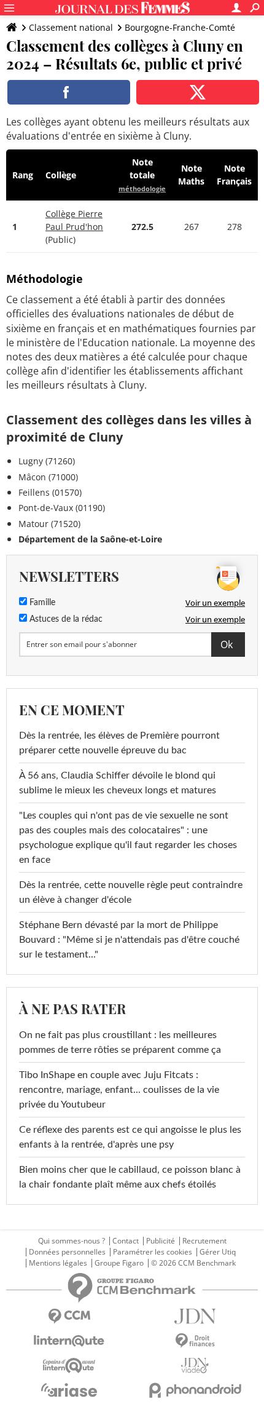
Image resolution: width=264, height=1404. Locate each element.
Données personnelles (67, 1252)
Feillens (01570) (50, 492)
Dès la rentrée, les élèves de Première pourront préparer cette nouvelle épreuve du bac (119, 743)
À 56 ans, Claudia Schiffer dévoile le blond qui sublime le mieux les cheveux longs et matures (117, 783)
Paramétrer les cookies (152, 1252)
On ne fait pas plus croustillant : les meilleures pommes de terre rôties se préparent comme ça (120, 1042)
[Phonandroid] (195, 1390)
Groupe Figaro (119, 1263)
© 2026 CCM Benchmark (193, 1263)
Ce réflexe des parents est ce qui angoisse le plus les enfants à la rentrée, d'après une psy (130, 1137)
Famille (41, 602)
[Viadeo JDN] (195, 1365)
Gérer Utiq (218, 1252)
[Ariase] (69, 1390)
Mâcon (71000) (48, 477)
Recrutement (204, 1241)
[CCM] (69, 1316)
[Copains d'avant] (69, 1365)
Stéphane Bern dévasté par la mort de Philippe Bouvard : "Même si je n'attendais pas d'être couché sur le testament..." (129, 939)
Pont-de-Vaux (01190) (61, 508)
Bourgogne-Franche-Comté (180, 27)
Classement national (71, 27)
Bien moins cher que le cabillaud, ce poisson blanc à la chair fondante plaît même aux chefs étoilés (130, 1177)
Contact (125, 1241)
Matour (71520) (49, 523)
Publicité (160, 1241)
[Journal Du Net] (195, 1316)
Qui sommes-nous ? (71, 1241)
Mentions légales (58, 1263)
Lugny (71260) (46, 461)
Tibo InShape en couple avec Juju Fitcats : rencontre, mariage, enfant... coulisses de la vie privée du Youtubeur (119, 1089)
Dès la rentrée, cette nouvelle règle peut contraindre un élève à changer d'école (131, 892)
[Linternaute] (69, 1341)
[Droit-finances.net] (195, 1341)
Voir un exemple (215, 602)
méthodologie (142, 188)
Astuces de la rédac (65, 619)
